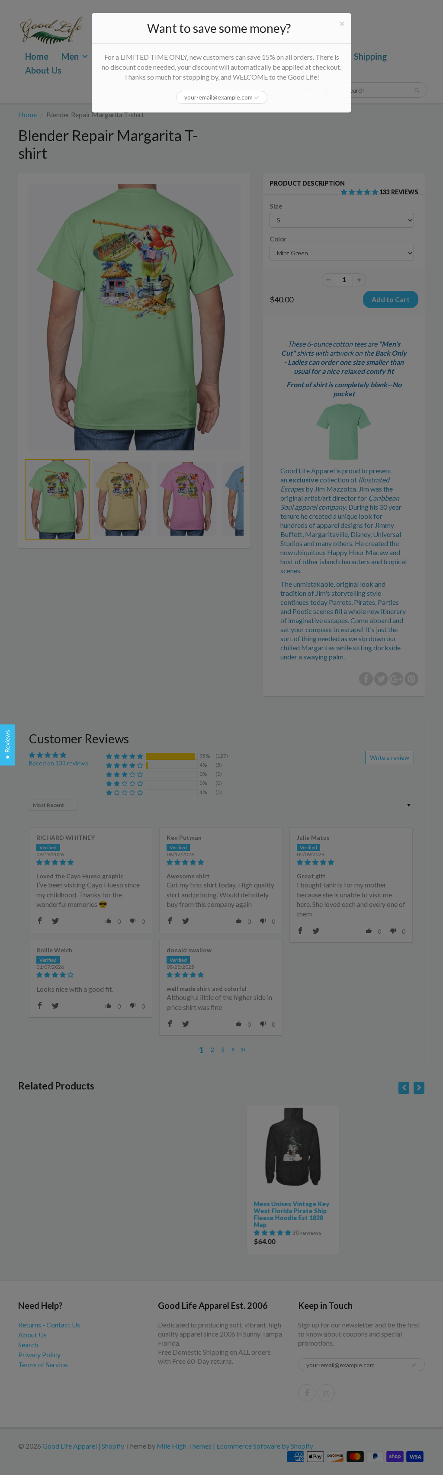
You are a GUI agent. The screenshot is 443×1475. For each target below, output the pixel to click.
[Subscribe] (257, 98)
